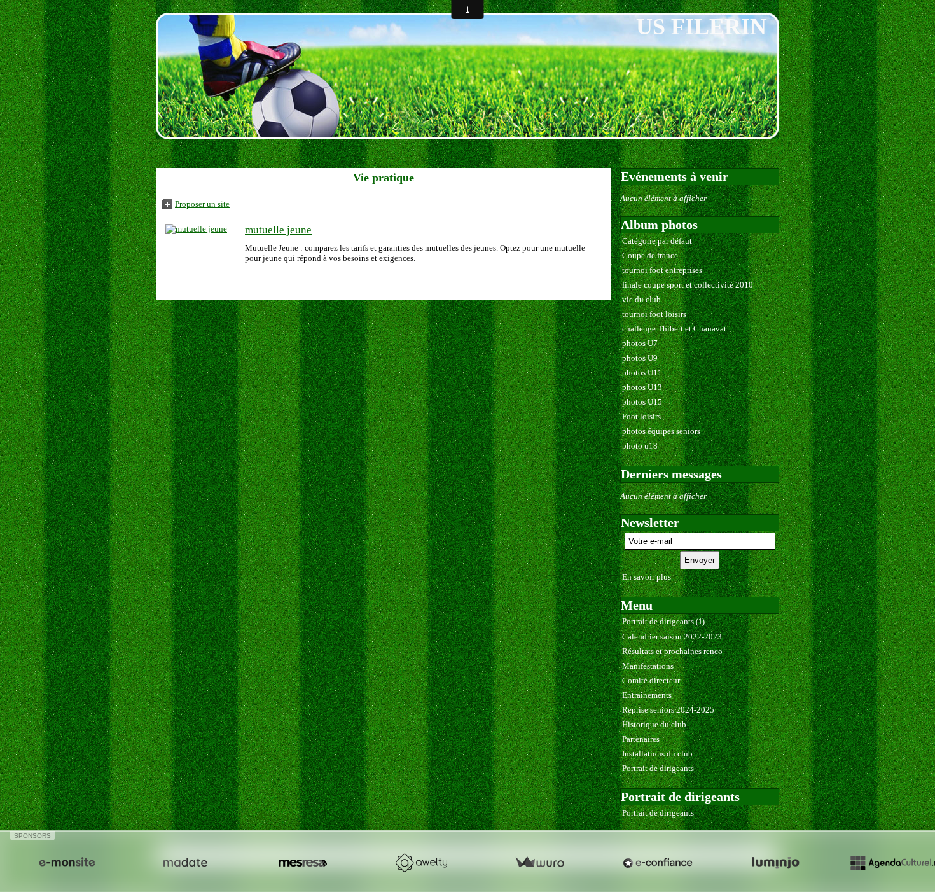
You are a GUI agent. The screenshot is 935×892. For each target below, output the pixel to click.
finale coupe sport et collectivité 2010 (687, 284)
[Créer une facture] (539, 862)
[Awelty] (421, 862)
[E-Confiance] (657, 862)
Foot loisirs (641, 416)
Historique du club (654, 724)
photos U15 (642, 402)
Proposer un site (202, 204)
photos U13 (642, 387)
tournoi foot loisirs (654, 314)
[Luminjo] (775, 862)
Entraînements (647, 695)
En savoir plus (646, 577)
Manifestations (648, 666)
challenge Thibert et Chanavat (674, 328)
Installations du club (657, 753)
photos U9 (640, 358)
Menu (637, 605)
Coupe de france (650, 255)
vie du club (641, 299)
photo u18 (640, 445)
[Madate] (185, 862)
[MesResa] (302, 862)
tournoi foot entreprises (662, 270)
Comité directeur (651, 680)
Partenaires (641, 739)
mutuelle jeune (278, 230)
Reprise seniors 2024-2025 (668, 709)
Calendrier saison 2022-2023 (672, 636)
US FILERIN (701, 26)
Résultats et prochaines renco (672, 651)
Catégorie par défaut (657, 241)
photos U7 (640, 343)
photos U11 (642, 372)
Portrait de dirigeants (663, 621)
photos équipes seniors (661, 431)
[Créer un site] (66, 862)
